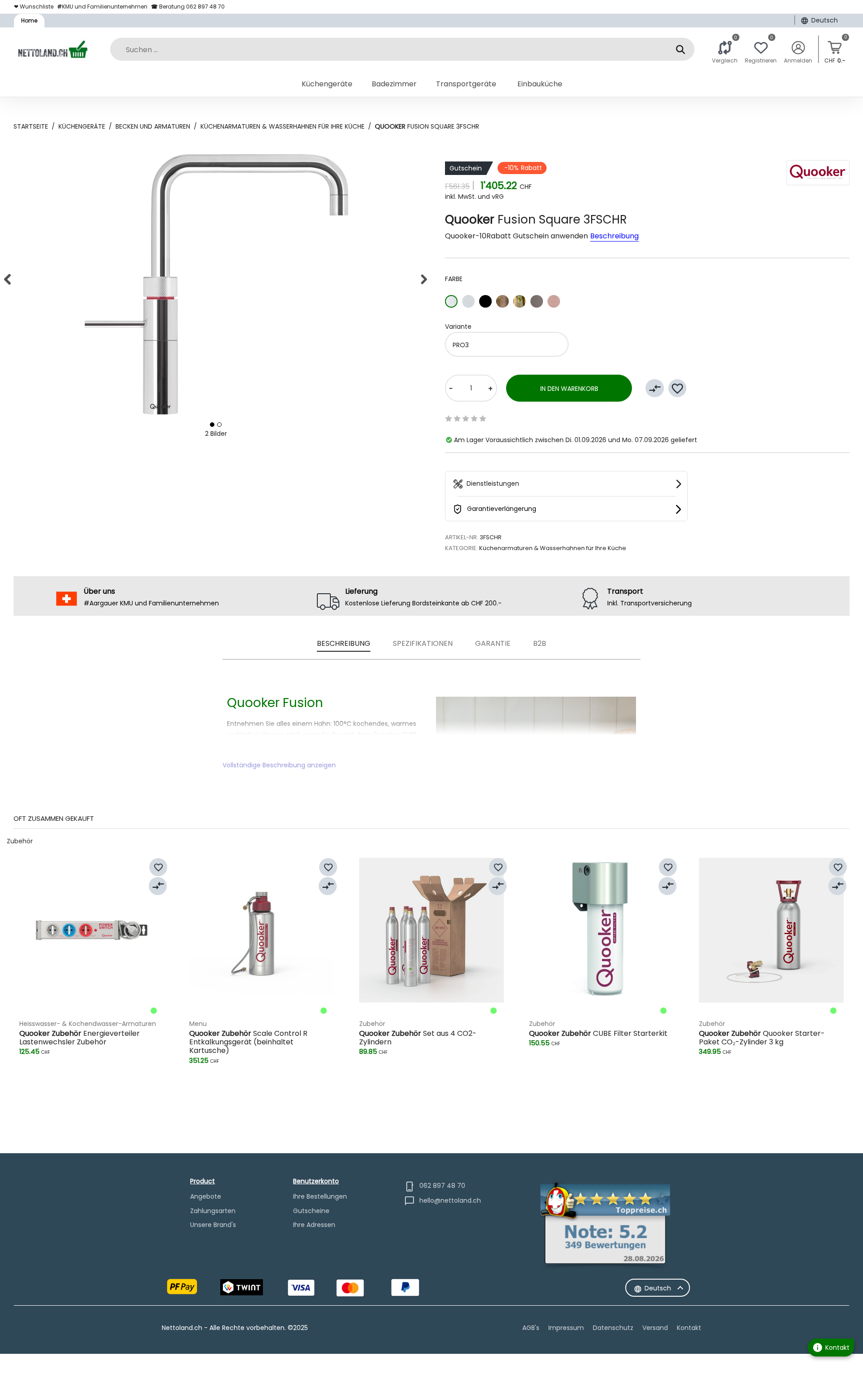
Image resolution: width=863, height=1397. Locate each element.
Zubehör (20, 841)
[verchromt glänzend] (451, 301)
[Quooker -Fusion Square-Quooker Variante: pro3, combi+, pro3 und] (212, 424)
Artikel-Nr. (461, 537)
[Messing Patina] (502, 301)
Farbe (454, 278)
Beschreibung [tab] (343, 643)
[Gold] (519, 301)
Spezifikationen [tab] (423, 643)
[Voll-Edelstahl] (468, 301)
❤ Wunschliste (33, 6)
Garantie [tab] (493, 643)
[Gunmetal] (536, 301)
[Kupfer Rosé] (553, 301)
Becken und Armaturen (153, 126)
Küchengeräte (81, 126)
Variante (458, 326)
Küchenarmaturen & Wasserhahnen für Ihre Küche (282, 126)
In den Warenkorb (569, 388)
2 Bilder (216, 433)
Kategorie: (461, 548)
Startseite (30, 126)
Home (29, 20)
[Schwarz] (485, 301)
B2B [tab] (539, 643)
